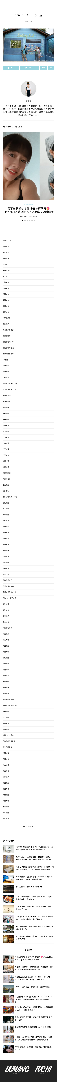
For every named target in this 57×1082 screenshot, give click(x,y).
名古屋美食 (7, 479)
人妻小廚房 (7, 318)
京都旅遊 (6, 378)
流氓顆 (28, 101)
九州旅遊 (6, 366)
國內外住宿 (7, 270)
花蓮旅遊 (6, 711)
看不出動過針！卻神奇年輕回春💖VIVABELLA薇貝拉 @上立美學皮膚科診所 (28, 210)
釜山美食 (6, 771)
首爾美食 (6, 801)
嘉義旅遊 (6, 485)
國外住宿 (6, 491)
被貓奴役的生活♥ (9, 348)
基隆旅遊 (6, 503)
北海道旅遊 (7, 396)
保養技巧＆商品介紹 (10, 384)
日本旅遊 (6, 616)
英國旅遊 (6, 729)
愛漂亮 (5, 265)
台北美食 (6, 437)
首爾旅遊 (6, 795)
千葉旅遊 (6, 408)
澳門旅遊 (6, 688)
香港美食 (6, 312)
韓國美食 (6, 789)
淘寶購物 (6, 682)
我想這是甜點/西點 (9, 592)
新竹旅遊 (6, 604)
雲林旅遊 (6, 777)
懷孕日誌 (6, 574)
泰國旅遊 (6, 676)
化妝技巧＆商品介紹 (10, 390)
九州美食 (6, 372)
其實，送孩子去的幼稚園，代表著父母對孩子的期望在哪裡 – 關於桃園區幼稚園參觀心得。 (34, 858)
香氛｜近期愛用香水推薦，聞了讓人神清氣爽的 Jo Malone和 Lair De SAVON (34, 917)
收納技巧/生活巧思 (9, 598)
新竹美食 (6, 610)
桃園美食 (6, 652)
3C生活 (5, 360)
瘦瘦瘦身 (6, 258)
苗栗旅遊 (6, 717)
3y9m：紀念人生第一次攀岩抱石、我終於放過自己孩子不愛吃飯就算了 (34, 1008)
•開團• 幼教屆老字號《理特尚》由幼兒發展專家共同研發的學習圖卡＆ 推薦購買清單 (33, 1038)
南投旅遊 (6, 413)
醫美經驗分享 (28, 204)
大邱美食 (6, 521)
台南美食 (6, 288)
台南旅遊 (6, 443)
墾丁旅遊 (6, 509)
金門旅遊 (6, 753)
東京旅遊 (6, 634)
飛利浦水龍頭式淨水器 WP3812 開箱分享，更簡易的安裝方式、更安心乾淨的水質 (34, 848)
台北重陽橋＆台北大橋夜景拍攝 (29, 886)
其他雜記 (6, 324)
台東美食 (6, 455)
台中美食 (6, 425)
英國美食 (6, 306)
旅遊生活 (6, 247)
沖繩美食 (6, 664)
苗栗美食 (6, 723)
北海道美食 (7, 402)
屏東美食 (6, 557)
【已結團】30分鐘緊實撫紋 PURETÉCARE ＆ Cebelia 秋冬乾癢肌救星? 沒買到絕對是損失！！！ (33, 999)
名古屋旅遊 (7, 473)
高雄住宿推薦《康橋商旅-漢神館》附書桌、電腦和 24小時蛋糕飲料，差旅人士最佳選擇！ (35, 868)
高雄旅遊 (6, 813)
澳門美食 (6, 300)
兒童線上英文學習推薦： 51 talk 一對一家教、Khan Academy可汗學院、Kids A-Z (34, 978)
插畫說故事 (7, 336)
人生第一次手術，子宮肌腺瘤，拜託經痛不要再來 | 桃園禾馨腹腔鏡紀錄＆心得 (34, 968)
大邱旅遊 (6, 515)
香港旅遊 (6, 807)
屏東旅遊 (6, 551)
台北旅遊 (6, 431)
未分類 (5, 276)
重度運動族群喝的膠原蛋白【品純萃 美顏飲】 (33, 1027)
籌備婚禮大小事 (8, 342)
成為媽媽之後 (7, 580)
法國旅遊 (6, 670)
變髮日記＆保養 (8, 735)
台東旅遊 (6, 449)
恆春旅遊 (6, 563)
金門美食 (6, 759)
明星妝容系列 (7, 628)
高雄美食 (6, 819)
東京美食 (6, 640)
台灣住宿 (6, 461)
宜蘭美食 (6, 545)
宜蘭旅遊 (6, 539)
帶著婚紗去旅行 (8, 330)
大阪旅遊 (6, 527)
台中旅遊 (6, 419)
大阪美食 (6, 533)
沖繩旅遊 (6, 658)
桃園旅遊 (6, 646)
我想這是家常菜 (8, 586)
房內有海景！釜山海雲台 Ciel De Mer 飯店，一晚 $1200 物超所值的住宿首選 (34, 878)
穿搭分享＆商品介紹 (10, 706)
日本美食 (6, 622)
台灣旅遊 (6, 467)
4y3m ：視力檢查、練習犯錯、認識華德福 (32, 986)
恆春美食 (6, 568)
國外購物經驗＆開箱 (10, 497)
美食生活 (6, 253)
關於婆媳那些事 (8, 354)
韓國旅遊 (6, 783)
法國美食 (6, 294)
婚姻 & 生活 (7, 241)
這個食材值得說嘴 (9, 741)
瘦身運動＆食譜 (8, 700)
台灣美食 (6, 282)
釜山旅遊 (6, 765)
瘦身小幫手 (7, 694)
